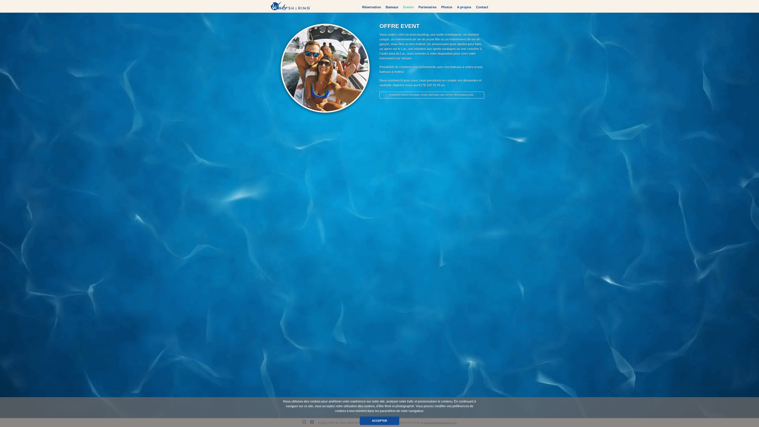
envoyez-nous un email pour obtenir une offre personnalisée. (431, 95)
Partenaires (427, 7)
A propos (464, 7)
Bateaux (392, 7)
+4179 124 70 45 (428, 85)
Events (408, 7)
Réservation (371, 7)
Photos (446, 7)
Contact (482, 7)
